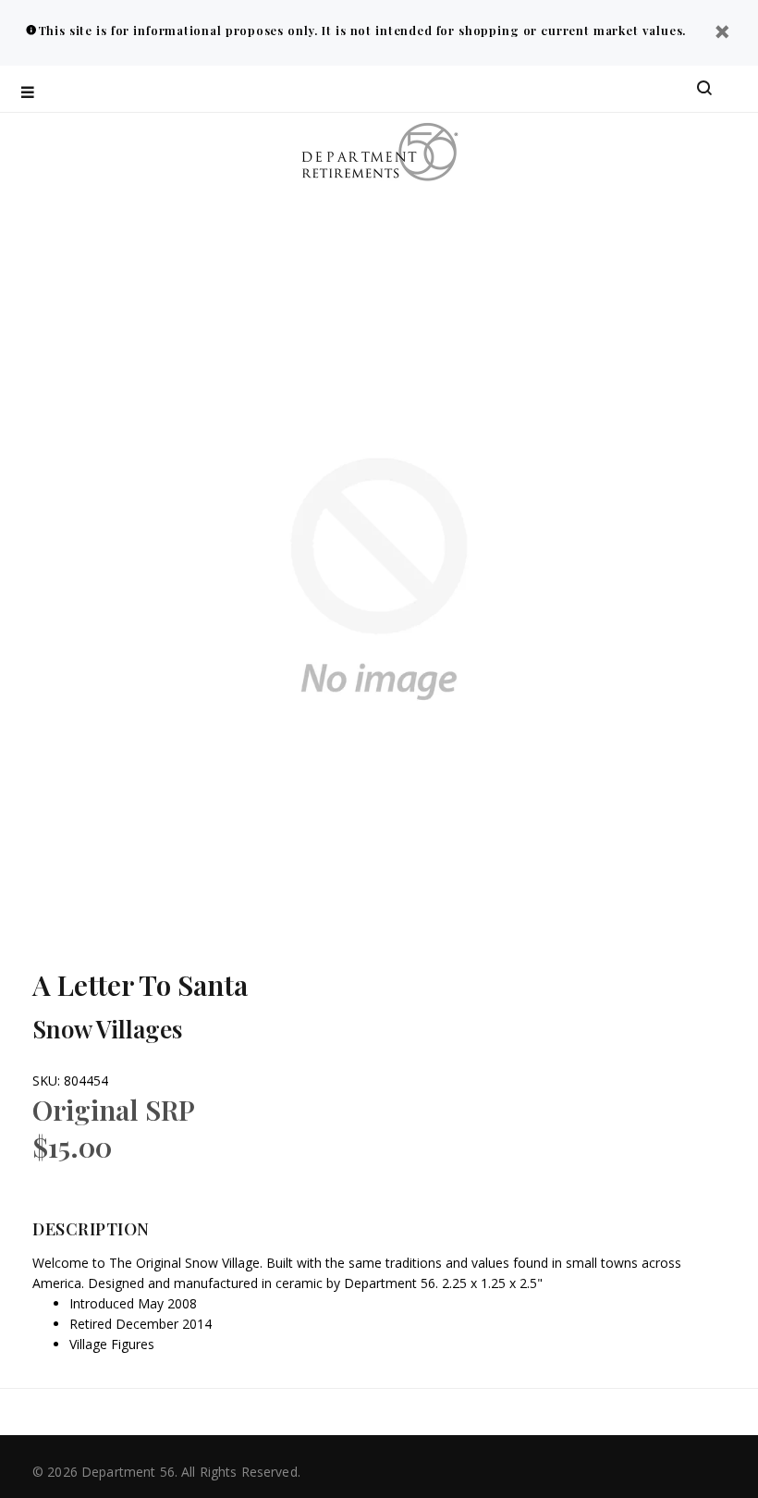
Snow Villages (107, 1029)
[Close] (722, 33)
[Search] (704, 89)
